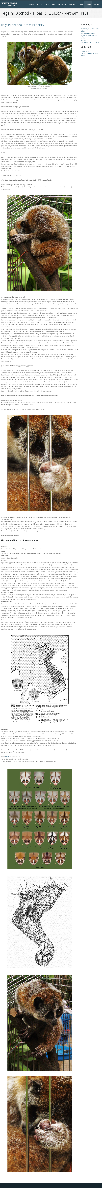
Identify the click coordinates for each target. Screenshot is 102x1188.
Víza (47, 4)
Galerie (96, 4)
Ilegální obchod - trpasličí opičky (22, 25)
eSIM (53, 4)
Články (88, 4)
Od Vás (80, 4)
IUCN (7, 757)
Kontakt (39, 4)
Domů (31, 4)
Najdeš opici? (85, 51)
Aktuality (62, 4)
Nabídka (72, 4)
